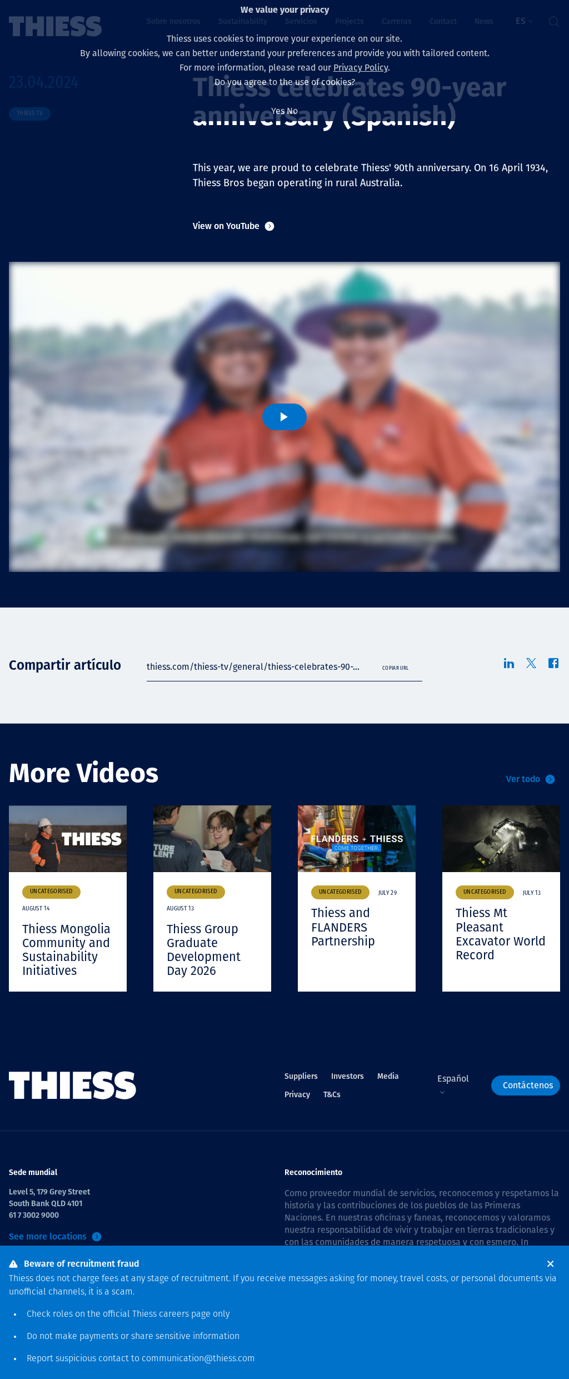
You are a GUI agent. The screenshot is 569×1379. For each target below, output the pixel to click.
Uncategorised (51, 892)
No (292, 111)
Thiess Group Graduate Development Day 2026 (204, 950)
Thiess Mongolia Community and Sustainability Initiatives (66, 950)
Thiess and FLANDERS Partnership (343, 927)
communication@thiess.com (198, 1359)
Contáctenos (528, 1085)
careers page (185, 1314)
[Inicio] (73, 1085)
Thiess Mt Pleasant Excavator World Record (501, 934)
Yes (277, 111)
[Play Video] (284, 417)
